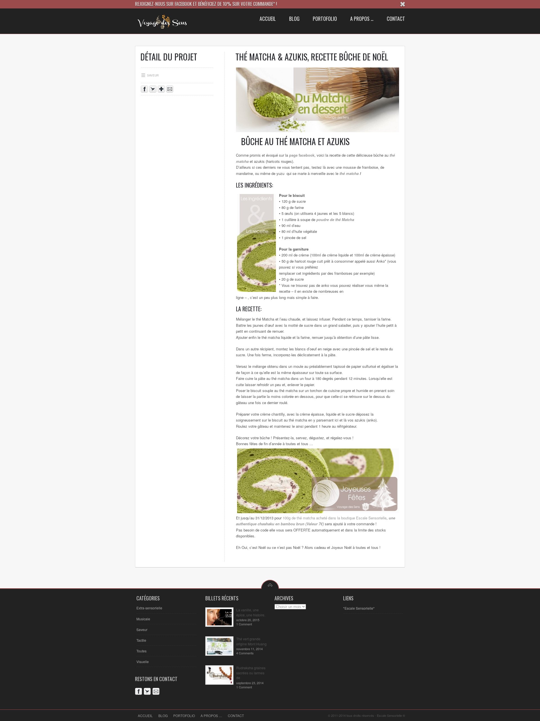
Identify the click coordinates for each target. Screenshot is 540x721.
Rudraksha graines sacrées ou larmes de (251, 672)
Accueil (145, 715)
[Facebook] (139, 692)
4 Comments (245, 653)
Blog (163, 715)
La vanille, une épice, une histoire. (250, 612)
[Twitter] (148, 692)
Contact (236, 715)
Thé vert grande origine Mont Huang (251, 641)
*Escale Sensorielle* (359, 608)
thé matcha (349, 173)
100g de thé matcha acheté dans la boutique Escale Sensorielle (334, 518)
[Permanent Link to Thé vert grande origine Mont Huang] (219, 652)
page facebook (301, 155)
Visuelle (142, 661)
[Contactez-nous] (170, 89)
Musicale (143, 618)
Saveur (141, 629)
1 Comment (244, 624)
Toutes (141, 650)
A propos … (211, 715)
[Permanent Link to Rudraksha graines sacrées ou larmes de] (219, 681)
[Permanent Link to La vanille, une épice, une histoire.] (219, 623)
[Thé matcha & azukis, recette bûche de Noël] (320, 130)
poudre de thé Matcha (335, 219)
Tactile (141, 640)
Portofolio (184, 715)
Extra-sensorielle (149, 607)
